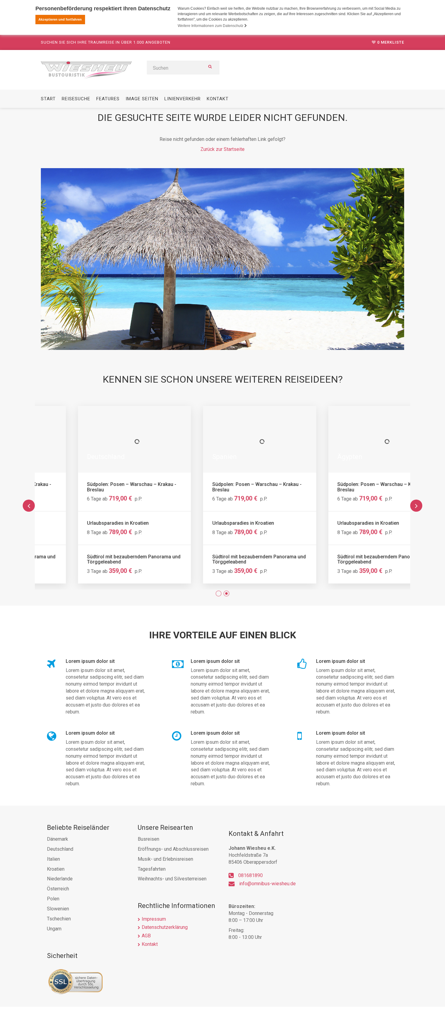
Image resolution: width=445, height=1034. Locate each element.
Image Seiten (142, 98)
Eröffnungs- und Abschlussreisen (173, 849)
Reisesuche (76, 98)
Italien (53, 859)
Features (108, 98)
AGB (146, 936)
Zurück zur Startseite (222, 149)
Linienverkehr (182, 98)
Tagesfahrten (152, 869)
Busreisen (148, 839)
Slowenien (58, 909)
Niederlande (60, 879)
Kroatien (55, 869)
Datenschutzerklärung (165, 927)
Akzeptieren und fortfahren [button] (60, 19)
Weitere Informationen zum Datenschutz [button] (211, 26)
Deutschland (60, 849)
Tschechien (59, 919)
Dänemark (57, 839)
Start (48, 98)
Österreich (58, 889)
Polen (53, 899)
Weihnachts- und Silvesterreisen (172, 879)
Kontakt (218, 98)
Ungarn (54, 929)
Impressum (154, 919)
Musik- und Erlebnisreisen (165, 859)
